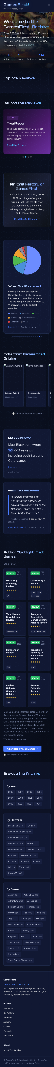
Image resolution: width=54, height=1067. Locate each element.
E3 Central (8, 1035)
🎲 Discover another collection (27, 413)
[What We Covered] (23, 336)
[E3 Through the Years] (31, 336)
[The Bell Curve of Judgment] (19, 336)
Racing (28, 930)
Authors (7, 1022)
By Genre (12, 889)
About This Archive (12, 1050)
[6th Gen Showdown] (25, 336)
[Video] (28, 157)
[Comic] (25, 157)
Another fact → (15, 472)
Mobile (32, 843)
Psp (36, 861)
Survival (13, 954)
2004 (10, 798)
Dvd (31, 826)
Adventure (15, 901)
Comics (6, 1026)
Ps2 (12, 861)
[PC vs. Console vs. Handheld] (41, 336)
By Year (11, 786)
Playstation (28, 855)
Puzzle (13, 930)
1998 (29, 804)
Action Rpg (31, 895)
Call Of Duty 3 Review (38, 582)
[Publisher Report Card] (17, 336)
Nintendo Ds (35, 849)
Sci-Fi (37, 936)
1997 (38, 804)
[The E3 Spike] (35, 336)
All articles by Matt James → (22, 748)
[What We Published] (39, 336)
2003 (20, 798)
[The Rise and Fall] (21, 336)
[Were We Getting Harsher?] (15, 336)
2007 (20, 792)
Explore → (12, 327)
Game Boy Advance (19, 832)
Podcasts (7, 1031)
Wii (11, 867)
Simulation (32, 942)
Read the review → (17, 527)
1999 (20, 804)
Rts (24, 936)
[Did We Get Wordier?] (33, 336)
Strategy (29, 948)
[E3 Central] (31, 157)
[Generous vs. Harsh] (29, 336)
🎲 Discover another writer (15, 755)
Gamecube (15, 843)
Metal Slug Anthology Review (12, 583)
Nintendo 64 (15, 849)
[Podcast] (23, 157)
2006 (29, 792)
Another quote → (36, 527)
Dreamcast (15, 826)
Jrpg (12, 918)
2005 (39, 792)
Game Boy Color (17, 837)
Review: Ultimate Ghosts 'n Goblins (11, 689)
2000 (10, 804)
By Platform (14, 820)
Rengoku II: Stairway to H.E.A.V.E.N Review (37, 654)
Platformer (34, 924)
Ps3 (25, 861)
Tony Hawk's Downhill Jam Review (13, 617)
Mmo (40, 918)
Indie (41, 913)
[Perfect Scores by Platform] (37, 336)
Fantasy (33, 907)
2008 (10, 792)
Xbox (24, 867)
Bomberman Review (12, 651)
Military (26, 918)
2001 (39, 798)
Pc (12, 855)
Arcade (33, 901)
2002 (30, 798)
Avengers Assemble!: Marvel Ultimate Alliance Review (39, 618)
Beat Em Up (15, 907)
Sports (13, 948)
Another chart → (28, 327)
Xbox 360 (15, 873)
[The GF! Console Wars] (13, 336)
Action (13, 895)
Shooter (14, 942)
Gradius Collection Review (36, 688)
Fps (28, 913)
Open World (15, 924)
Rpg (12, 936)
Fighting (13, 913)
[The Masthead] (27, 336)
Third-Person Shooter (20, 960)
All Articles (8, 1008)
